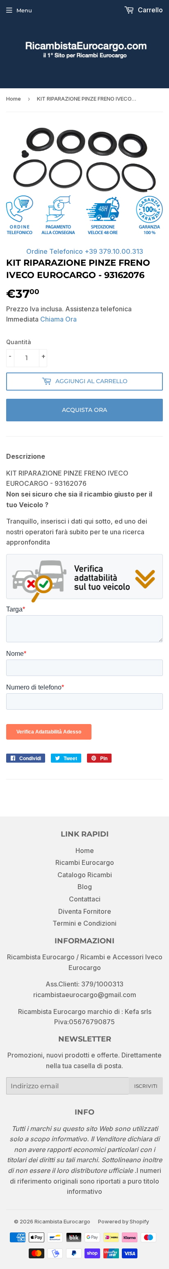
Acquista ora (84, 410)
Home (13, 98)
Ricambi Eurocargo (84, 862)
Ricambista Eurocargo (62, 1221)
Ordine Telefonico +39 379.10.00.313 (84, 251)
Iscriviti (146, 1086)
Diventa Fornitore (84, 911)
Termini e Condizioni (84, 923)
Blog (85, 887)
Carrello (149, 10)
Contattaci (84, 899)
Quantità (18, 341)
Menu (24, 10)
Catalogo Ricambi (84, 875)
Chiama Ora (58, 319)
